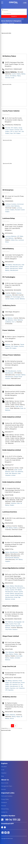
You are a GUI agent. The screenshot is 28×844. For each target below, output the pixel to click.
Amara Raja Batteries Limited (13, 568)
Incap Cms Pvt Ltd (9, 666)
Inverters (21, 346)
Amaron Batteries (10, 714)
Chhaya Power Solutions (11, 355)
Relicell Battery (8, 249)
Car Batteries (9, 318)
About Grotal (4, 783)
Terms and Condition (6, 796)
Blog (2, 776)
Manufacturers (14, 270)
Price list (3, 805)
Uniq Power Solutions (10, 606)
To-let (2, 770)
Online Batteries (18, 320)
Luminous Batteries (10, 236)
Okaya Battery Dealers (11, 654)
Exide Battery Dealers (11, 527)
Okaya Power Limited (10, 636)
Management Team (6, 786)
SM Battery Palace (9, 56)
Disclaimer (4, 802)
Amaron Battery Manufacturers (14, 586)
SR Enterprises (7, 190)
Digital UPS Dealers (10, 348)
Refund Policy (5, 809)
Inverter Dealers (16, 74)
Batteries (7, 344)
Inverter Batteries (20, 298)
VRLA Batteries (9, 652)
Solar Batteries (9, 238)
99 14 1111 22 (12, 819)
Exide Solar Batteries (11, 473)
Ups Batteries (9, 320)
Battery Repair (16, 716)
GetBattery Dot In (9, 305)
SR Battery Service (9, 697)
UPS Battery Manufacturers (13, 264)
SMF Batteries (9, 622)
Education (4, 766)
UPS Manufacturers (10, 371)
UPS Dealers (14, 346)
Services (3, 789)
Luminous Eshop (8, 218)
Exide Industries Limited (11, 385)
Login (25, 2)
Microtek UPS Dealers (11, 128)
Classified (3, 773)
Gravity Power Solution (11, 111)
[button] (13, 3)
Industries (13, 503)
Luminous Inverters (10, 204)
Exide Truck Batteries (17, 471)
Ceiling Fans (14, 240)
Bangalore (5, 23)
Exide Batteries (15, 206)
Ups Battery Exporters (11, 680)
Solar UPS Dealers (15, 133)
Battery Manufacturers (11, 552)
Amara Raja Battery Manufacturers (15, 588)
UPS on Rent (14, 131)
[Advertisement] (14, 44)
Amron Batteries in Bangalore (8, 25)
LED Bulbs (20, 236)
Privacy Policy (5, 799)
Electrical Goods (9, 77)
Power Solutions (8, 330)
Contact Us (4, 812)
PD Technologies (8, 277)
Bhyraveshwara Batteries (11, 536)
